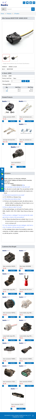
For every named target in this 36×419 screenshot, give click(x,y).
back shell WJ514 (16, 162)
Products (9, 13)
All (4, 9)
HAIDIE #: (4, 66)
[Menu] (34, 2)
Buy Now (13, 121)
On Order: (4, 76)
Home (2, 13)
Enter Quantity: (6, 81)
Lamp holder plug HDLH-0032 (28, 312)
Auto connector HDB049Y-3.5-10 (11, 358)
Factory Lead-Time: (7, 78)
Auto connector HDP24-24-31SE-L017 (13, 312)
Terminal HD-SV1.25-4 (26, 289)
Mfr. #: (3, 69)
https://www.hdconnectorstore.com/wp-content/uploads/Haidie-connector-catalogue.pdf (19, 221)
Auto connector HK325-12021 (11, 266)
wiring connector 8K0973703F (11, 117)
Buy (24, 81)
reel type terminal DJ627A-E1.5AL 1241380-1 (15, 139)
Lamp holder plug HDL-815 (27, 336)
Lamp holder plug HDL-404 (10, 289)
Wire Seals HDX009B (25, 266)
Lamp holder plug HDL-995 (10, 336)
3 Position (16, 13)
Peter (2, 171)
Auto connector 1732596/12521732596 (13, 381)
